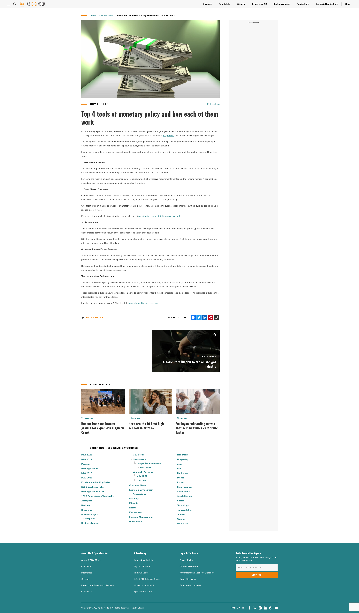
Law (179, 468)
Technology (183, 505)
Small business (185, 487)
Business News (106, 15)
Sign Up (257, 575)
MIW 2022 (86, 459)
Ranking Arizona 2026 (92, 491)
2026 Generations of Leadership (97, 496)
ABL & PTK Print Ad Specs (146, 579)
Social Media (183, 491)
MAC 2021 (145, 467)
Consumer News (137, 485)
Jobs (179, 464)
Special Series (184, 496)
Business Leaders (90, 523)
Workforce (182, 523)
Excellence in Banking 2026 (95, 482)
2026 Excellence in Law (93, 487)
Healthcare (182, 454)
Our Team (86, 566)
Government (135, 521)
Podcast (85, 464)
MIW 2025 (86, 473)
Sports (180, 500)
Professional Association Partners (97, 585)
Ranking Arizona (89, 468)
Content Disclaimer (189, 566)
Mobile (180, 477)
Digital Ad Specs (142, 566)
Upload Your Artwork (144, 585)
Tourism (181, 514)
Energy (132, 507)
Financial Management (140, 517)
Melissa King (213, 104)
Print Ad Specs (141, 572)
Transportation (184, 510)
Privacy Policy (186, 560)
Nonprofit (90, 518)
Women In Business (143, 472)
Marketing (182, 473)
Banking (85, 505)
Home (93, 15)
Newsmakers (139, 459)
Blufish (141, 607)
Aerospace (86, 500)
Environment (135, 512)
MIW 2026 (86, 454)
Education (134, 503)
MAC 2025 (86, 477)
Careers (85, 579)
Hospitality (182, 459)
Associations (139, 494)
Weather (181, 519)
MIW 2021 (142, 476)
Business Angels (89, 514)
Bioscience (86, 510)
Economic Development (141, 489)
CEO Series (138, 454)
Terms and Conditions (190, 585)
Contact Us (86, 591)
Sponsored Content (143, 591)
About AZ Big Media (91, 560)
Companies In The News (149, 463)
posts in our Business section (143, 303)
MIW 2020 (142, 480)
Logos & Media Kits (143, 560)
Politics (181, 482)
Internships (86, 572)
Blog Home (94, 317)
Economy (134, 498)
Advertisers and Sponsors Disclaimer (197, 572)
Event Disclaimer (188, 579)
